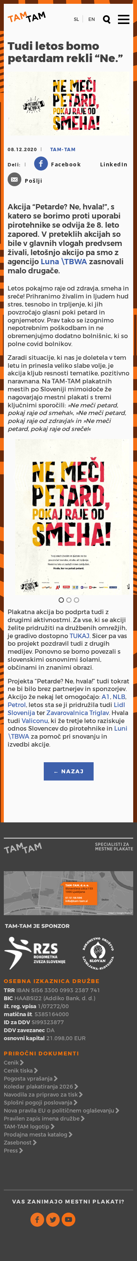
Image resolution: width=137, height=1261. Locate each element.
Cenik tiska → (21, 1070)
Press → (13, 1150)
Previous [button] (20, 464)
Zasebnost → (20, 1142)
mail (100, 1220)
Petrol (17, 705)
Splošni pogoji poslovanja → (40, 1102)
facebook (37, 1220)
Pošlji (33, 180)
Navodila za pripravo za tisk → (43, 1094)
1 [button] (61, 600)
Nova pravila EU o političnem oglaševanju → (61, 1110)
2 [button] (68, 600)
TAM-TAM (27, 17)
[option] (68, 517)
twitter (53, 1220)
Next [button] (116, 464)
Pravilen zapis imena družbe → (44, 1118)
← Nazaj (68, 771)
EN (91, 19)
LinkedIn (114, 164)
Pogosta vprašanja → (30, 1078)
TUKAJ (79, 636)
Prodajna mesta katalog (35, 1134)
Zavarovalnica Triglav (77, 713)
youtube (69, 1220)
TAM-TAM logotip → (29, 1126)
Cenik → (14, 1062)
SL (76, 19)
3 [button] (76, 600)
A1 (106, 697)
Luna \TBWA (64, 261)
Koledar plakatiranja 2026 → (41, 1086)
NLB (119, 697)
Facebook (66, 164)
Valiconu (35, 721)
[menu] (123, 19)
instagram (84, 1220)
